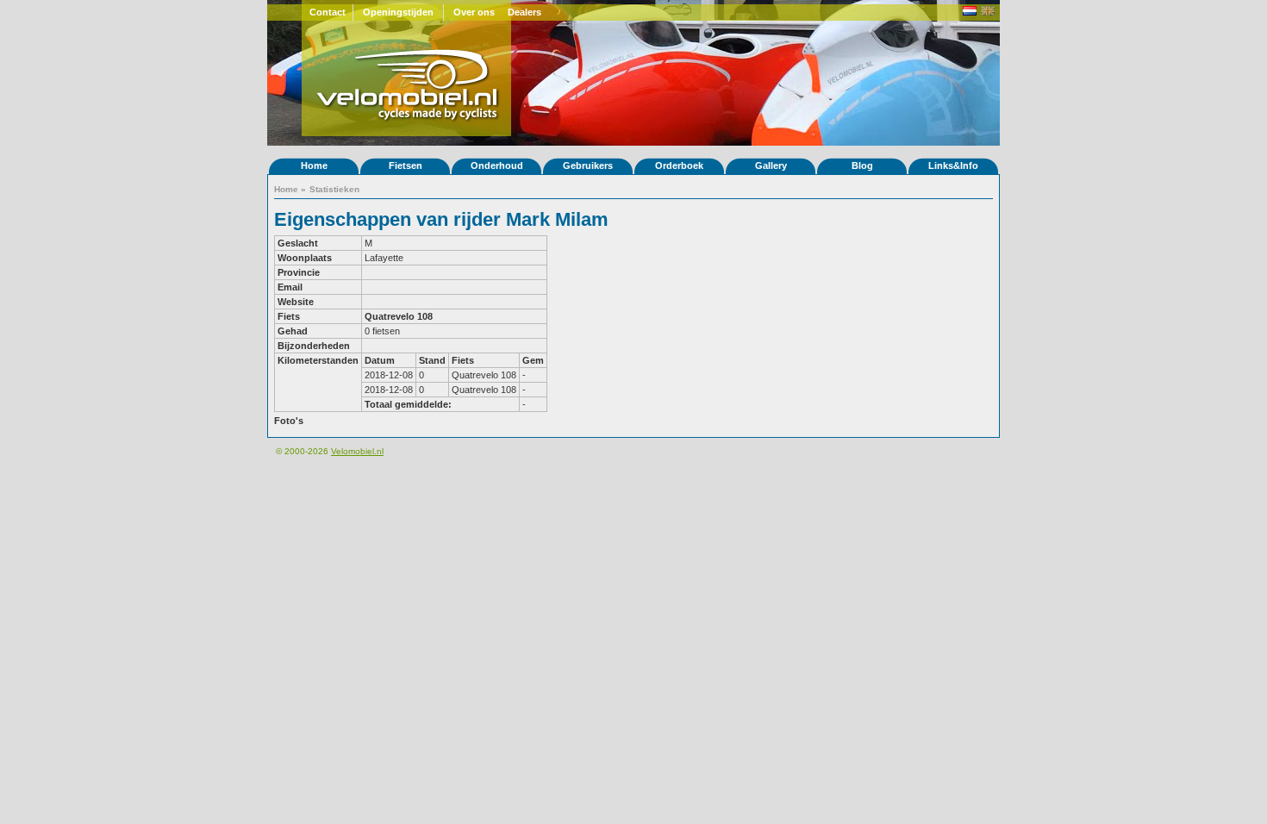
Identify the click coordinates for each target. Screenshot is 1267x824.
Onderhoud (497, 165)
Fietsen (405, 165)
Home (314, 165)
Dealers (524, 12)
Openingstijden (398, 12)
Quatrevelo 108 (399, 316)
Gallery (771, 165)
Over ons (474, 12)
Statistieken (334, 189)
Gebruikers (588, 165)
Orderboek (679, 165)
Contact (327, 12)
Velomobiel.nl (357, 451)
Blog (862, 165)
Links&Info (953, 165)
